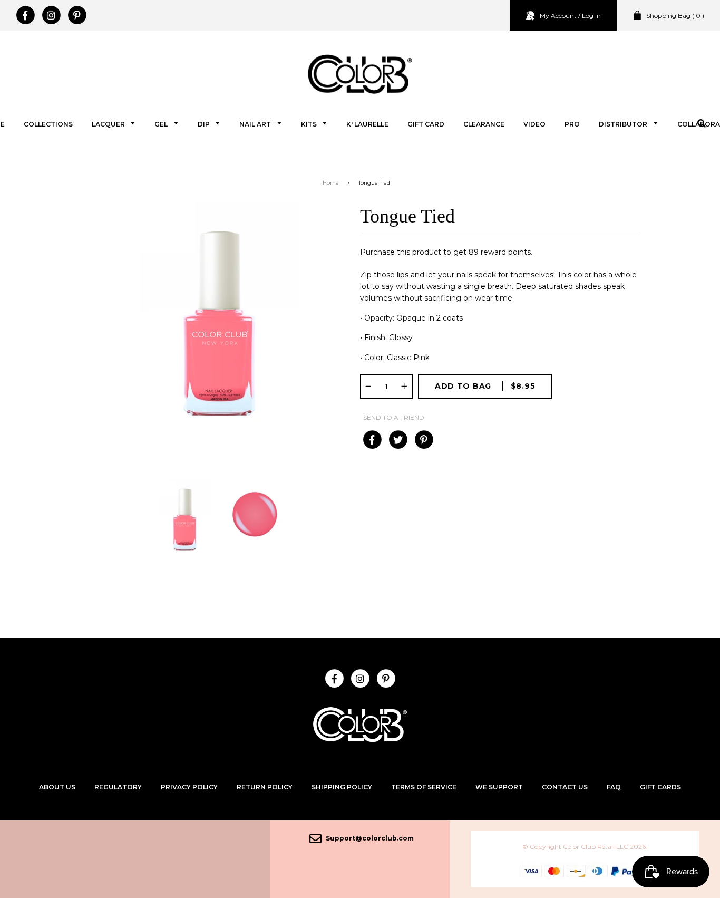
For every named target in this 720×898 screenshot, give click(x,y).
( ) (675, 16)
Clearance (483, 124)
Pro (572, 124)
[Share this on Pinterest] (423, 439)
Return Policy (265, 787)
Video (534, 124)
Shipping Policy (342, 787)
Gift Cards (660, 787)
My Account (558, 16)
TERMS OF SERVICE (423, 787)
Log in (591, 16)
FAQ (614, 787)
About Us (57, 787)
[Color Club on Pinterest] (77, 15)
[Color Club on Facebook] (25, 15)
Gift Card (425, 124)
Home (331, 182)
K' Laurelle (367, 124)
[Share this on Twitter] (398, 439)
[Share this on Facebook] (372, 439)
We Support (499, 787)
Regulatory (118, 787)
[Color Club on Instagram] (51, 15)
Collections (48, 124)
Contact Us (565, 787)
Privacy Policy (189, 787)
